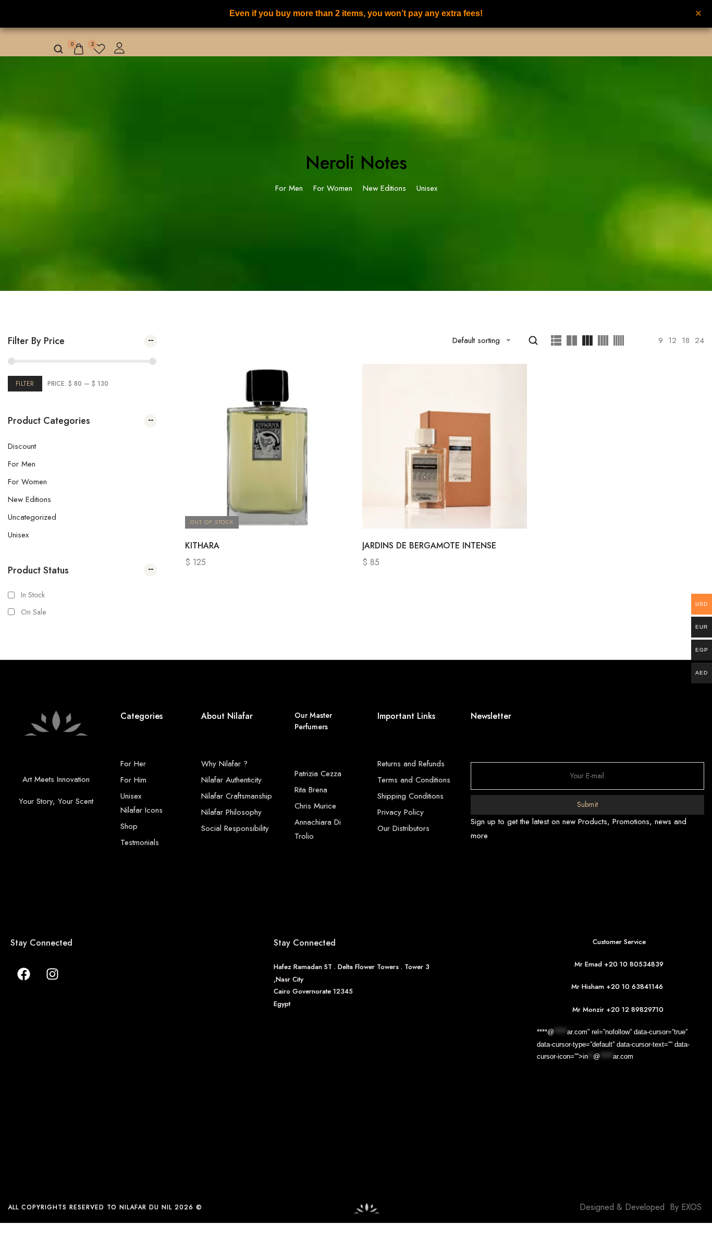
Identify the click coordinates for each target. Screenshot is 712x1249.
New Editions (29, 499)
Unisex (18, 535)
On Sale (33, 612)
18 (686, 340)
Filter (25, 383)
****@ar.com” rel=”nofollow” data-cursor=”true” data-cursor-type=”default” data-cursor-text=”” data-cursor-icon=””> (613, 1044)
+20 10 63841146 (636, 986)
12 (672, 340)
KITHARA (202, 546)
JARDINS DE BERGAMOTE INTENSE (429, 546)
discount (22, 446)
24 (699, 340)
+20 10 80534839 (634, 964)
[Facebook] (23, 974)
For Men (21, 464)
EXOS (691, 1207)
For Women (27, 481)
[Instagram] (52, 974)
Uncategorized (32, 517)
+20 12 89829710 (636, 1009)
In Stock (33, 595)
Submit (587, 804)
